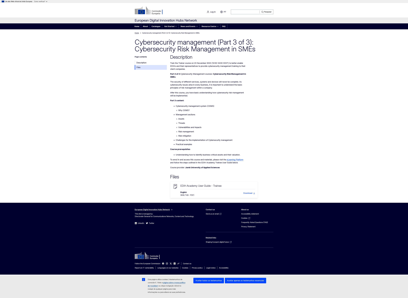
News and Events (188, 26)
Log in (213, 12)
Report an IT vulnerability (144, 268)
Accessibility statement (250, 214)
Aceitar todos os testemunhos (209, 280)
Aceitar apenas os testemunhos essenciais (245, 280)
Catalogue (156, 26)
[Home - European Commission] (152, 10)
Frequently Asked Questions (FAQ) (254, 222)
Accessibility (224, 268)
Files (138, 67)
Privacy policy (197, 268)
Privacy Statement (248, 226)
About (145, 26)
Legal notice (210, 268)
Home (136, 26)
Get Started (169, 26)
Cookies (185, 268)
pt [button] (225, 12)
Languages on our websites (167, 268)
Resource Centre (209, 26)
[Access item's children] (176, 26)
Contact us (187, 263)
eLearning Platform (235, 160)
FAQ (223, 26)
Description (141, 63)
